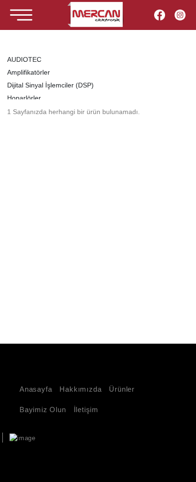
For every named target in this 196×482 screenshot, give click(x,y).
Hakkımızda (80, 389)
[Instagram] (180, 15)
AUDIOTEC (24, 59)
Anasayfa (36, 389)
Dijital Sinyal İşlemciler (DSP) (50, 85)
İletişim (86, 409)
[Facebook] (159, 15)
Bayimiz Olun (43, 409)
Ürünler (122, 389)
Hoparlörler (24, 98)
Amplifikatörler (28, 72)
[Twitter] (153, 456)
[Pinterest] (168, 456)
